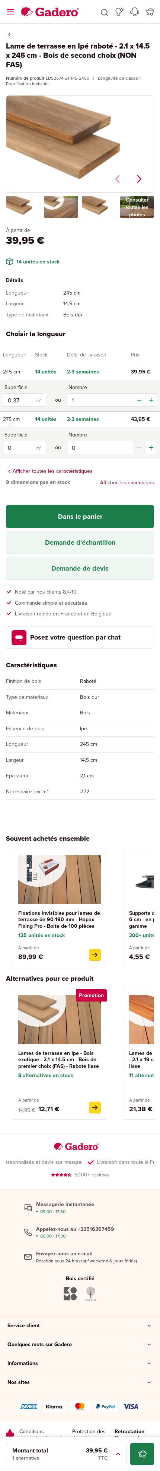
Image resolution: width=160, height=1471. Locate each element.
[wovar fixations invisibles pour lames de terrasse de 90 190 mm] (95, 955)
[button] (104, 12)
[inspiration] (119, 11)
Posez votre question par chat (75, 637)
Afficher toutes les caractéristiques (53, 471)
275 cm (11, 419)
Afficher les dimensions (127, 482)
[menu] (10, 11)
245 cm (11, 372)
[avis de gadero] (10, 1434)
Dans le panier (80, 516)
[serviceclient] (134, 11)
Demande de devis (80, 568)
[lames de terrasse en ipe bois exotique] (95, 1107)
